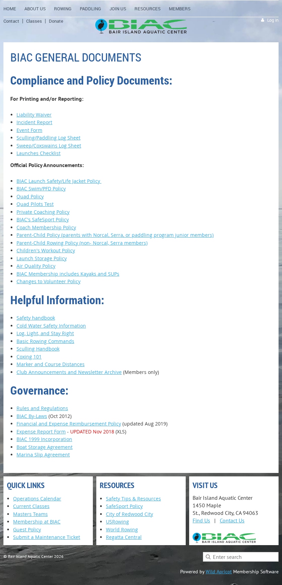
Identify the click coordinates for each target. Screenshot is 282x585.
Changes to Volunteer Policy (48, 281)
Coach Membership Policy (46, 227)
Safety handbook (36, 317)
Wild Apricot (219, 572)
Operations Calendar (37, 498)
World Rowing (122, 529)
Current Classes (31, 506)
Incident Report (34, 122)
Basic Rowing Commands (45, 341)
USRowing (117, 521)
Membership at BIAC (37, 521)
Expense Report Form (41, 431)
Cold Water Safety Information (51, 325)
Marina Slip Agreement (43, 454)
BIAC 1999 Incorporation (44, 439)
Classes (34, 21)
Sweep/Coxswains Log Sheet (49, 145)
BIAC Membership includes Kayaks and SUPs (68, 274)
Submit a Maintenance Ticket (46, 537)
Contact (11, 21)
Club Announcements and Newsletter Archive (69, 372)
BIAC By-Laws (32, 416)
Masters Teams (30, 514)
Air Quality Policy (36, 266)
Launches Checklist (39, 153)
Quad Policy (30, 196)
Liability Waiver (34, 114)
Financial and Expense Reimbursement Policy (69, 423)
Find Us (201, 520)
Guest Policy (27, 529)
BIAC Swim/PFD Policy (41, 188)
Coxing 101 (29, 356)
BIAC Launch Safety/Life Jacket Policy (59, 181)
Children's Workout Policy (46, 250)
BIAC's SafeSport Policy (43, 219)
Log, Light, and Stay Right (45, 333)
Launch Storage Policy (42, 258)
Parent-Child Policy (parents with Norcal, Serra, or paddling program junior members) (115, 235)
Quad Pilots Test (35, 204)
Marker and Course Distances (51, 364)
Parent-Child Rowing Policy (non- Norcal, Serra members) (82, 243)
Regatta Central (124, 537)
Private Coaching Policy (43, 212)
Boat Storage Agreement (45, 447)
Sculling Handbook (38, 348)
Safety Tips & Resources (133, 498)
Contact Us (232, 520)
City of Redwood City (129, 514)
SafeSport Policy (124, 506)
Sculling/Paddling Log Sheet (48, 137)
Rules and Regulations (42, 408)
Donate (56, 21)
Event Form (29, 130)
